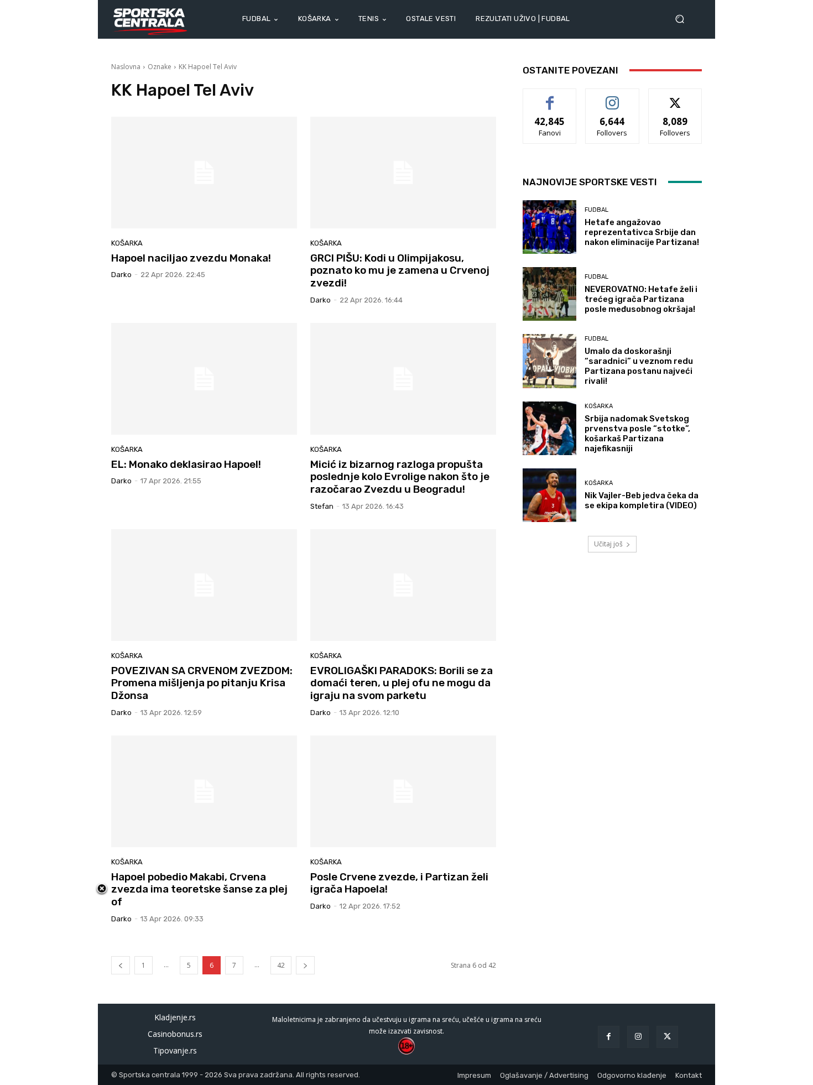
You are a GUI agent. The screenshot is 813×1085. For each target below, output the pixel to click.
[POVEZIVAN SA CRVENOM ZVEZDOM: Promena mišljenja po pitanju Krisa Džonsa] (204, 585)
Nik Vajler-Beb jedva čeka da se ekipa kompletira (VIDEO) (642, 500)
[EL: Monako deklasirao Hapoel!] (204, 379)
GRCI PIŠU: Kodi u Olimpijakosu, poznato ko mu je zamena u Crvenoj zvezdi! (399, 271)
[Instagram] (638, 1036)
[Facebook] (608, 1036)
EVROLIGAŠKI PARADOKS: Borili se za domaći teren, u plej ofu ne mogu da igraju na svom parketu (401, 683)
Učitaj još (608, 544)
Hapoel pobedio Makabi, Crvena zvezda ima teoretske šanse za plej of (199, 889)
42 (281, 965)
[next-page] (305, 965)
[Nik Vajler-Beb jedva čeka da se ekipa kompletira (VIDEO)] (549, 495)
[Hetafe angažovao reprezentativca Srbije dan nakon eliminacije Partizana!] (549, 227)
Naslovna (125, 66)
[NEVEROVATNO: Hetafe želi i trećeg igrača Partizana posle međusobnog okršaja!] (549, 294)
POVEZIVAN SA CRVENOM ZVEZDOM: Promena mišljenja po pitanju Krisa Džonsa (202, 683)
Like (550, 97)
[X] (667, 1036)
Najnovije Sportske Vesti (590, 181)
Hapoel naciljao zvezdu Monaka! (191, 258)
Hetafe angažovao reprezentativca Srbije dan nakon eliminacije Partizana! (642, 232)
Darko (121, 274)
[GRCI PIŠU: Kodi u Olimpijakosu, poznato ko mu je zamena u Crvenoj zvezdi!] (403, 172)
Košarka (127, 243)
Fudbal (596, 210)
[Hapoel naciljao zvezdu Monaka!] (204, 172)
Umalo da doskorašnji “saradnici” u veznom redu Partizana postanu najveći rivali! (639, 366)
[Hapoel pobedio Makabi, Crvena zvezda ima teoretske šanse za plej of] (204, 791)
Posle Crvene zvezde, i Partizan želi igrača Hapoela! (399, 883)
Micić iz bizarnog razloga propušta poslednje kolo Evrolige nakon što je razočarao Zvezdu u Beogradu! (399, 477)
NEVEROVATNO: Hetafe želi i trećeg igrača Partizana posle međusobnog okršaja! (641, 299)
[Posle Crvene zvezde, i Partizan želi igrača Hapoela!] (403, 791)
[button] (684, 19)
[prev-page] (120, 965)
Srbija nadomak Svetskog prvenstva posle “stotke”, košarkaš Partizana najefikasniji (637, 433)
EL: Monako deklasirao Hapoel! (186, 464)
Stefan (321, 506)
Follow (613, 97)
